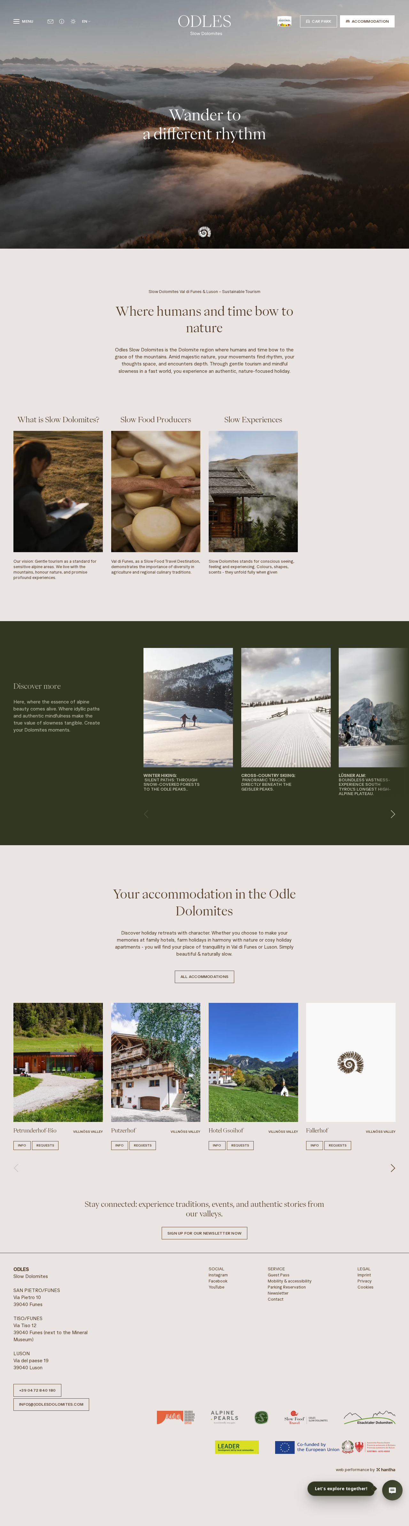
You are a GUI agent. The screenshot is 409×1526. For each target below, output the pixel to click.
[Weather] (73, 21)
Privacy (365, 1281)
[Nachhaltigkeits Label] (261, 1417)
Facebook (218, 1281)
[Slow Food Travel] (306, 1417)
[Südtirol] (284, 21)
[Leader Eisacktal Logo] (370, 1417)
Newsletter (278, 1293)
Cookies (366, 1287)
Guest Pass (278, 1275)
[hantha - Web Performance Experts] (385, 1469)
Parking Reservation (287, 1287)
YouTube (216, 1287)
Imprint (364, 1275)
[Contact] (50, 21)
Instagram (218, 1275)
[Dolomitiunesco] (176, 1417)
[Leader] (237, 1447)
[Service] (61, 21)
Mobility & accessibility (290, 1281)
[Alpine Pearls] (224, 1417)
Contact (275, 1299)
